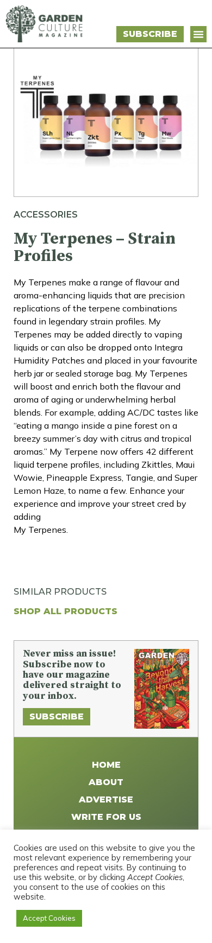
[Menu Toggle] (198, 34)
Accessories (46, 214)
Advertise (106, 799)
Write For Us (106, 817)
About (106, 782)
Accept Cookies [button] (49, 918)
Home (106, 765)
